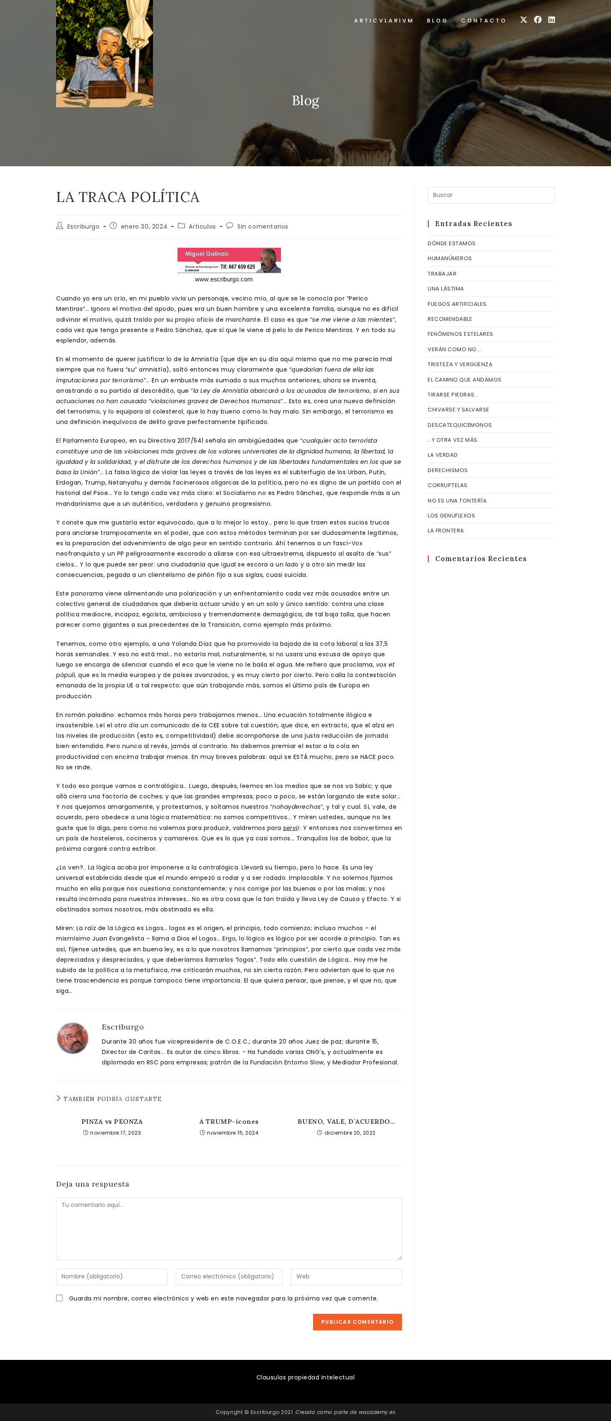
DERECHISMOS (448, 470)
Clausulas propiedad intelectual (305, 1377)
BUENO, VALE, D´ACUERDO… (347, 1121)
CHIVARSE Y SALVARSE (459, 410)
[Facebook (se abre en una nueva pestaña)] (538, 20)
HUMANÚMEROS (450, 258)
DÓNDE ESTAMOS (452, 243)
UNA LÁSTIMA (446, 289)
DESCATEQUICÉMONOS (460, 425)
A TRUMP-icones (229, 1121)
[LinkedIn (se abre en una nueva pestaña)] (551, 20)
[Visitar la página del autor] (72, 1038)
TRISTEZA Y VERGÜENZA (460, 364)
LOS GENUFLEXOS (451, 516)
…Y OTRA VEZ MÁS (453, 440)
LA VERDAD (443, 455)
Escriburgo (83, 226)
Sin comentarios (262, 226)
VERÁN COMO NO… (454, 349)
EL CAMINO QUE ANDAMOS (465, 380)
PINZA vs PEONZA (112, 1121)
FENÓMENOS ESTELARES (460, 334)
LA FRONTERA (446, 530)
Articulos (202, 226)
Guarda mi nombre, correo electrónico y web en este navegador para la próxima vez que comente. (224, 1298)
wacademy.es (377, 1412)
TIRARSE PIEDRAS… (453, 395)
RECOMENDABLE (450, 319)
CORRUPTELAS (448, 485)
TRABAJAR (442, 274)
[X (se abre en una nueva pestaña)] (524, 20)
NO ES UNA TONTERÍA (457, 501)
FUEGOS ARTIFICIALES (457, 304)
